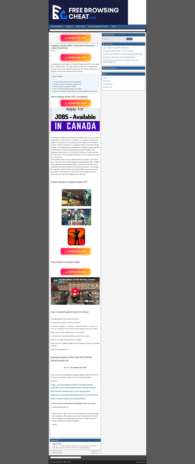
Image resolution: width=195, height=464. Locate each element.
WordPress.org (107, 87)
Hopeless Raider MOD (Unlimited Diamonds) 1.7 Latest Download (74, 46)
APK (54, 50)
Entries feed (106, 81)
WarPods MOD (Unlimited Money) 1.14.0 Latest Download (70, 391)
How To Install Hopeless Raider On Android (68, 89)
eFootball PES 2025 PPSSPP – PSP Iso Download (118, 51)
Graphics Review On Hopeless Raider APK (67, 84)
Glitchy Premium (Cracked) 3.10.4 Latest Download (68, 398)
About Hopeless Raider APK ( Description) (67, 82)
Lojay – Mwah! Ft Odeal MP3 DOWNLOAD (115, 48)
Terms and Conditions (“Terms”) (98, 26)
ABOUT (114, 26)
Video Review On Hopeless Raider (65, 86)
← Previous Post (56, 452)
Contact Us (69, 26)
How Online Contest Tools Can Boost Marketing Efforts (119, 57)
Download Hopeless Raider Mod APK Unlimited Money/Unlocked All (75, 91)
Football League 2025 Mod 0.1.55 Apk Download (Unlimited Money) (123, 54)
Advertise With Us (57, 26)
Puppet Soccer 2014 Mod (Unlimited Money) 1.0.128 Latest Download (74, 395)
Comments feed (108, 84)
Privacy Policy (80, 26)
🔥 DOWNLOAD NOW (75, 38)
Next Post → (96, 452)
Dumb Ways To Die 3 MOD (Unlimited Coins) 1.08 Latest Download (73, 387)
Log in (105, 78)
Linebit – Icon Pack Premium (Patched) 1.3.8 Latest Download (72, 384)
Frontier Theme (140, 462)
